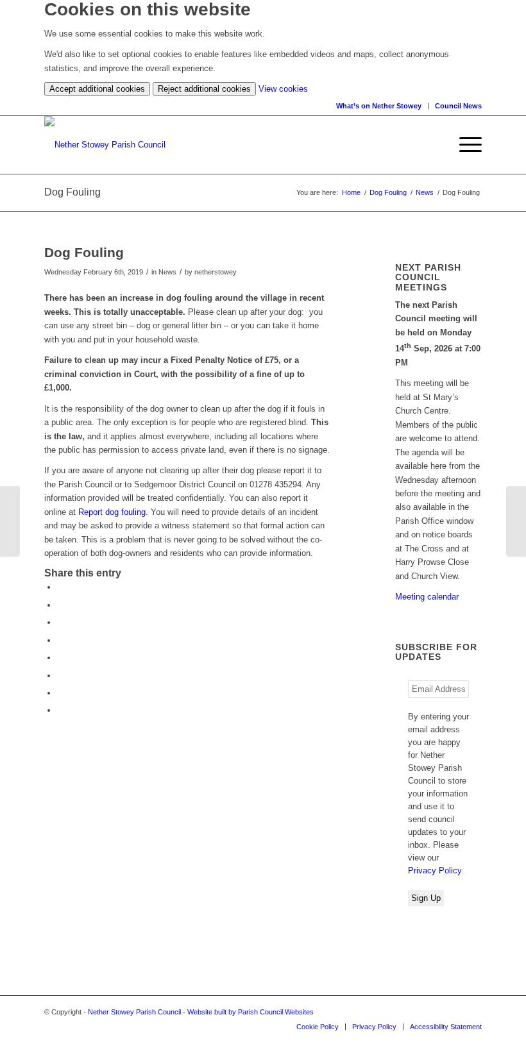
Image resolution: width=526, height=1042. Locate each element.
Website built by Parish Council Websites (250, 1012)
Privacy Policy (434, 870)
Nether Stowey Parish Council (134, 1012)
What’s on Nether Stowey (378, 106)
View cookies (283, 89)
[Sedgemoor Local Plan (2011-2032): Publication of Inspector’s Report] (10, 521)
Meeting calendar (427, 596)
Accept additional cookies (97, 89)
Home (351, 192)
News (425, 192)
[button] (464, 145)
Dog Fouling (388, 192)
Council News (458, 106)
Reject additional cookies (204, 89)
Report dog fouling (112, 512)
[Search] (440, 145)
